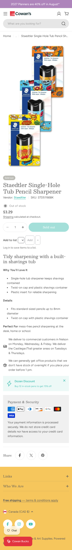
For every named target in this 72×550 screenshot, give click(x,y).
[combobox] (36, 23)
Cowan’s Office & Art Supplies (32, 538)
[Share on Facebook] (19, 455)
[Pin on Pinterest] (42, 455)
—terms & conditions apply (30, 500)
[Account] (59, 13)
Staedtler (20, 197)
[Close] (64, 380)
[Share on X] (31, 455)
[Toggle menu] (5, 13)
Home (7, 36)
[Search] (63, 23)
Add (30, 240)
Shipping (8, 216)
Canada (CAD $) (18, 511)
